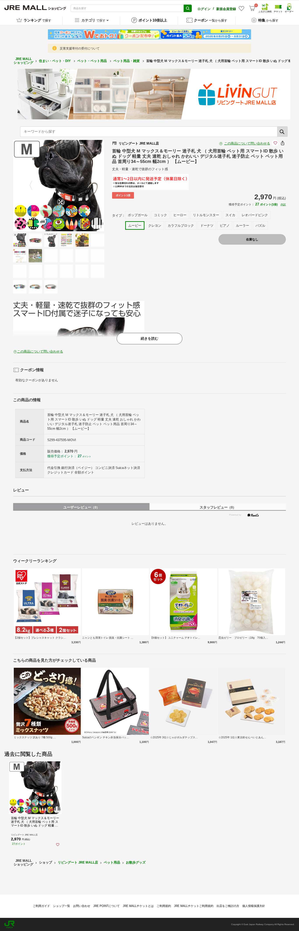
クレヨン (154, 225)
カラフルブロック (181, 225)
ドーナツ (206, 225)
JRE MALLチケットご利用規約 (193, 906)
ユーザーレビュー (81, 507)
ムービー (134, 225)
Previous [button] (33, 185)
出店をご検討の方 (227, 906)
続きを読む (149, 338)
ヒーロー (179, 215)
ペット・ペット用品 (92, 61)
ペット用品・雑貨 (127, 61)
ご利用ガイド (41, 906)
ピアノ (225, 225)
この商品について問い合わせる (247, 143)
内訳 (283, 204)
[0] (252, 8)
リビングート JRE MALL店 (78, 862)
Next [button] (83, 185)
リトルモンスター (206, 215)
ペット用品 (112, 862)
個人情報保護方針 (253, 906)
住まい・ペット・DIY (55, 61)
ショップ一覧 (61, 906)
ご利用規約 (164, 906)
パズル (260, 225)
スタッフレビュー (218, 507)
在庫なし (252, 239)
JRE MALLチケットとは (138, 906)
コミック (160, 215)
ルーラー (242, 225)
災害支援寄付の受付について (80, 48)
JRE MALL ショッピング (23, 60)
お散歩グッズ (136, 862)
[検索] (282, 131)
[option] (58, 185)
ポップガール (138, 215)
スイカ (230, 215)
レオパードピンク (255, 215)
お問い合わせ (81, 906)
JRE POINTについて (106, 906)
